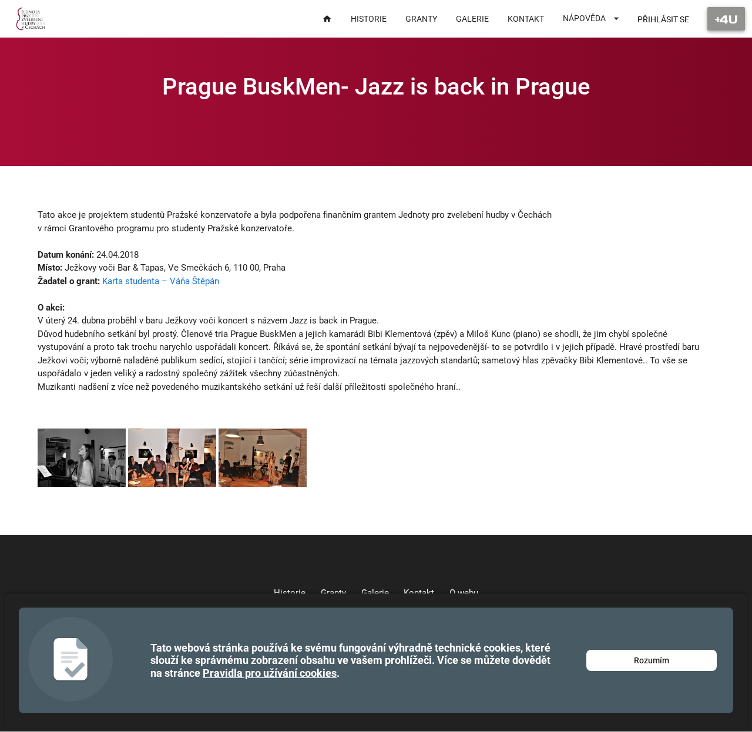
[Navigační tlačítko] (726, 19)
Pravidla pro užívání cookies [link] (270, 673)
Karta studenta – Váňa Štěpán (160, 281)
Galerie (375, 593)
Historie (290, 593)
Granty (333, 593)
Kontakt (419, 593)
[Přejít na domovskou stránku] (31, 19)
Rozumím (651, 660)
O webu (463, 593)
